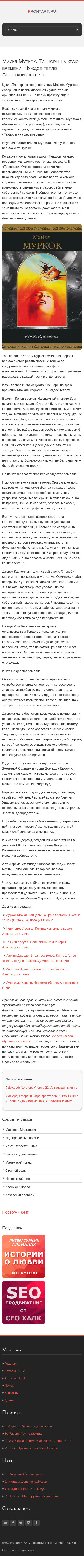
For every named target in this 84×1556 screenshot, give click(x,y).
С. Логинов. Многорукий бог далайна (32, 1496)
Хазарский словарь (19, 1195)
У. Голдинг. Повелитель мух (25, 1489)
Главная (11, 1363)
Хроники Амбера (17, 1187)
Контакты (12, 1393)
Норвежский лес (17, 1179)
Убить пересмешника (21, 1146)
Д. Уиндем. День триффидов (26, 1481)
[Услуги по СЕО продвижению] (23, 1302)
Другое (10, 1400)
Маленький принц (18, 1162)
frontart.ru (42, 11)
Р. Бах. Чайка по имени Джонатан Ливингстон (38, 1441)
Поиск (9, 1385)
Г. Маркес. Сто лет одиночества (28, 1426)
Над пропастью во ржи (22, 1138)
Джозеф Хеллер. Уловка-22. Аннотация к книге (42, 1087)
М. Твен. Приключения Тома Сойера (31, 1448)
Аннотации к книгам (42, 1543)
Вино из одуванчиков (21, 1154)
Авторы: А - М (15, 1371)
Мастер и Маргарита (20, 1129)
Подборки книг (15, 1212)
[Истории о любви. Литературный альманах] (23, 1256)
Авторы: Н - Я (15, 1378)
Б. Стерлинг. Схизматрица (24, 1474)
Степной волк (15, 1170)
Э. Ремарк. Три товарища (23, 1433)
